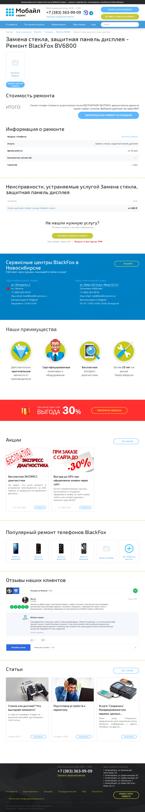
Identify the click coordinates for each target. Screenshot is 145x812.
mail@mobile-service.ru (35, 296)
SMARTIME (22, 808)
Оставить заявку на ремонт (72, 236)
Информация (58, 24)
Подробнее (40, 507)
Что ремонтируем (34, 24)
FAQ (84, 791)
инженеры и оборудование (56, 371)
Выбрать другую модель (15, 84)
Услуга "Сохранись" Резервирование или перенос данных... (112, 709)
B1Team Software (37, 808)
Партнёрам (79, 24)
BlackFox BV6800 (130, 136)
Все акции (127, 441)
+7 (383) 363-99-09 (63, 12)
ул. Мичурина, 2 (20, 284)
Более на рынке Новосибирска (124, 371)
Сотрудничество (67, 791)
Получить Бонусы (109, 410)
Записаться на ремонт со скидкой (108, 115)
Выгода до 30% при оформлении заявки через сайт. (71, 480)
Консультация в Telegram (24, 299)
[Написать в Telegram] (91, 13)
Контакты (97, 791)
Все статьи (127, 670)
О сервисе (11, 24)
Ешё (93, 24)
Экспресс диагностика (90, 371)
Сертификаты (30, 791)
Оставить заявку (120, 16)
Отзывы (48, 791)
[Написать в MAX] (85, 12)
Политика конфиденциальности (26, 798)
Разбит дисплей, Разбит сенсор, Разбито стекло (31, 208)
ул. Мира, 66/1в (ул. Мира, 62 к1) (99, 284)
